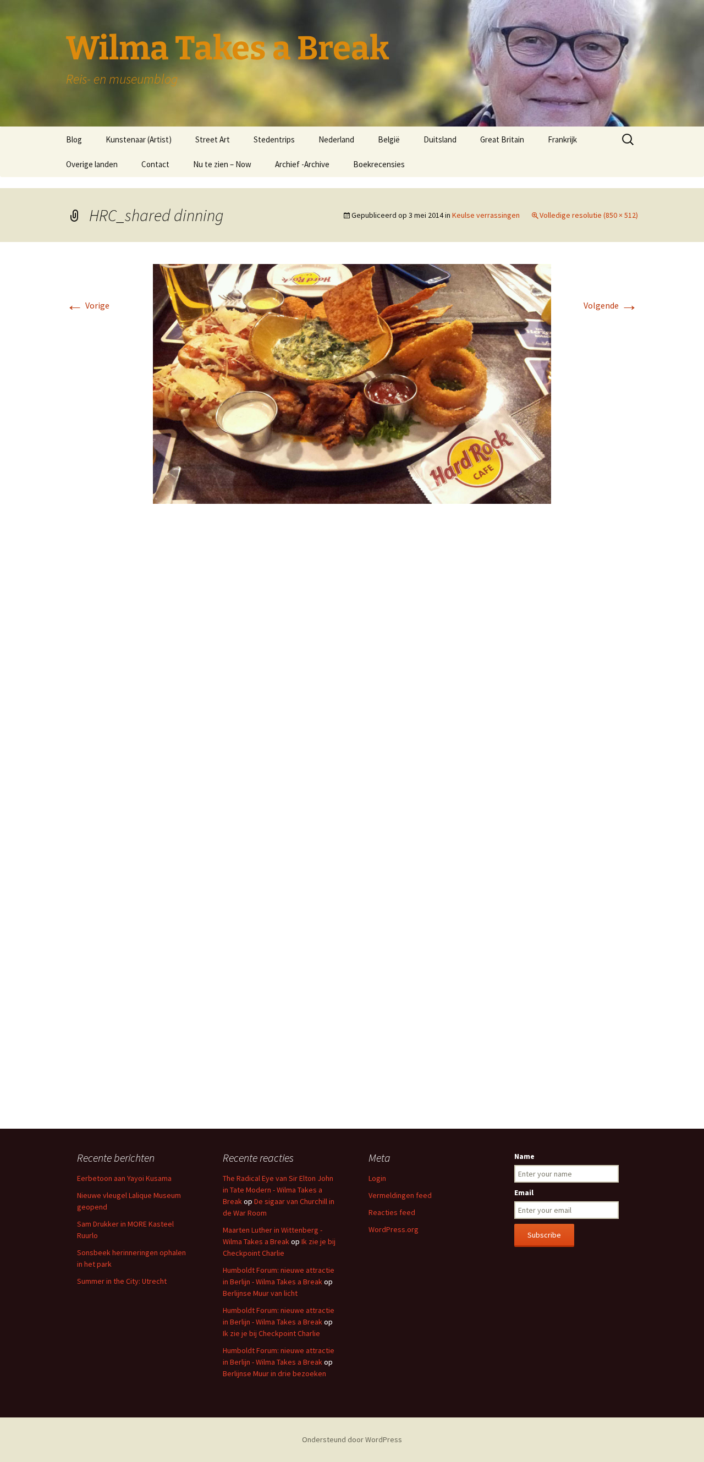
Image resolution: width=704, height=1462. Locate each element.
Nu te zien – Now (222, 164)
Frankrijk (562, 139)
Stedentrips (274, 139)
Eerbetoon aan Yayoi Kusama (124, 1178)
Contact (155, 164)
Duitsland (440, 139)
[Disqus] (352, 676)
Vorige (87, 305)
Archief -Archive (302, 164)
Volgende (611, 305)
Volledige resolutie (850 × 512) (589, 215)
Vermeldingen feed (400, 1195)
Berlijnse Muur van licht (260, 1293)
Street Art (212, 139)
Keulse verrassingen (486, 215)
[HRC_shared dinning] (352, 382)
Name (524, 1156)
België (389, 139)
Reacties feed (392, 1212)
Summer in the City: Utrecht (122, 1281)
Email (524, 1192)
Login (377, 1178)
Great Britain (502, 139)
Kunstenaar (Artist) (139, 139)
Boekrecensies (379, 164)
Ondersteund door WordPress (352, 1439)
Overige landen (92, 164)
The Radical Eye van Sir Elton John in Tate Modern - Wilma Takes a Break (278, 1189)
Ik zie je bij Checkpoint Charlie (271, 1333)
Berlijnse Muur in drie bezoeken (274, 1373)
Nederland (336, 139)
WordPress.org (394, 1229)
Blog (74, 139)
